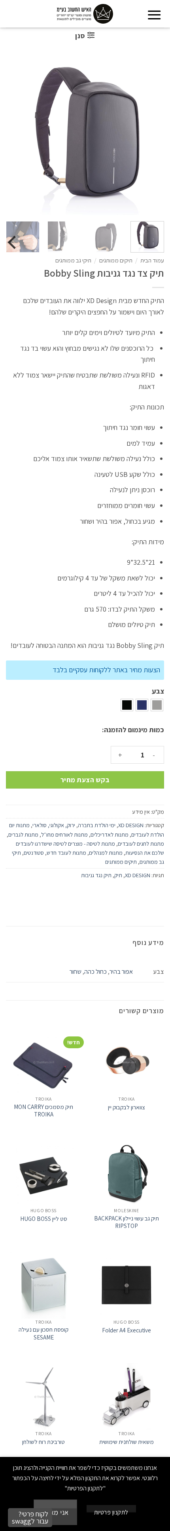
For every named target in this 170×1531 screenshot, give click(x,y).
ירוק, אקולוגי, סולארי (53, 825)
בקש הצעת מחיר (85, 779)
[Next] (14, 136)
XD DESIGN (131, 825)
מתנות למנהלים (106, 852)
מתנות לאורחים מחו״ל (64, 834)
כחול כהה (95, 971)
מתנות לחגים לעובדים (141, 843)
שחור (75, 971)
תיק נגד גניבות (96, 875)
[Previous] (150, 136)
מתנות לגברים (23, 834)
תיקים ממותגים (115, 260)
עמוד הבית (152, 260)
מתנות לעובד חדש (66, 852)
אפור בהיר (121, 971)
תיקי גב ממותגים (73, 260)
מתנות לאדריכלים (109, 834)
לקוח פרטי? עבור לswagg (30, 1517)
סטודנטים (34, 852)
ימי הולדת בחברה (96, 825)
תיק (118, 875)
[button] (154, 15)
